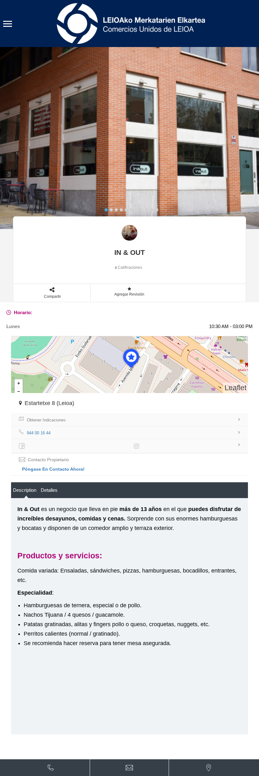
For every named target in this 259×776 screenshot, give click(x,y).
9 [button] (145, 208)
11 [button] (155, 208)
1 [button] (104, 208)
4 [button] (119, 208)
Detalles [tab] (49, 490)
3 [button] (114, 208)
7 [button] (134, 208)
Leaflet (235, 388)
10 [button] (150, 208)
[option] (129, 138)
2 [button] (109, 208)
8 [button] (140, 208)
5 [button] (124, 208)
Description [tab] (24, 490)
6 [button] (129, 208)
